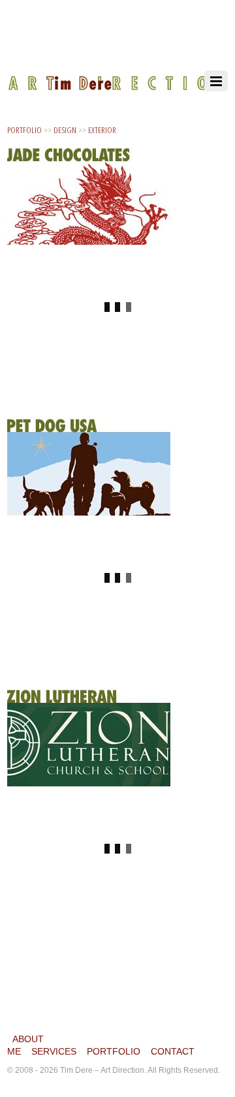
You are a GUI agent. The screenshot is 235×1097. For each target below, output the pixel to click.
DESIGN (65, 129)
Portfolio (113, 1052)
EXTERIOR (102, 129)
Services (53, 1052)
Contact (173, 1052)
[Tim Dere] (117, 74)
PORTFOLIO (24, 129)
